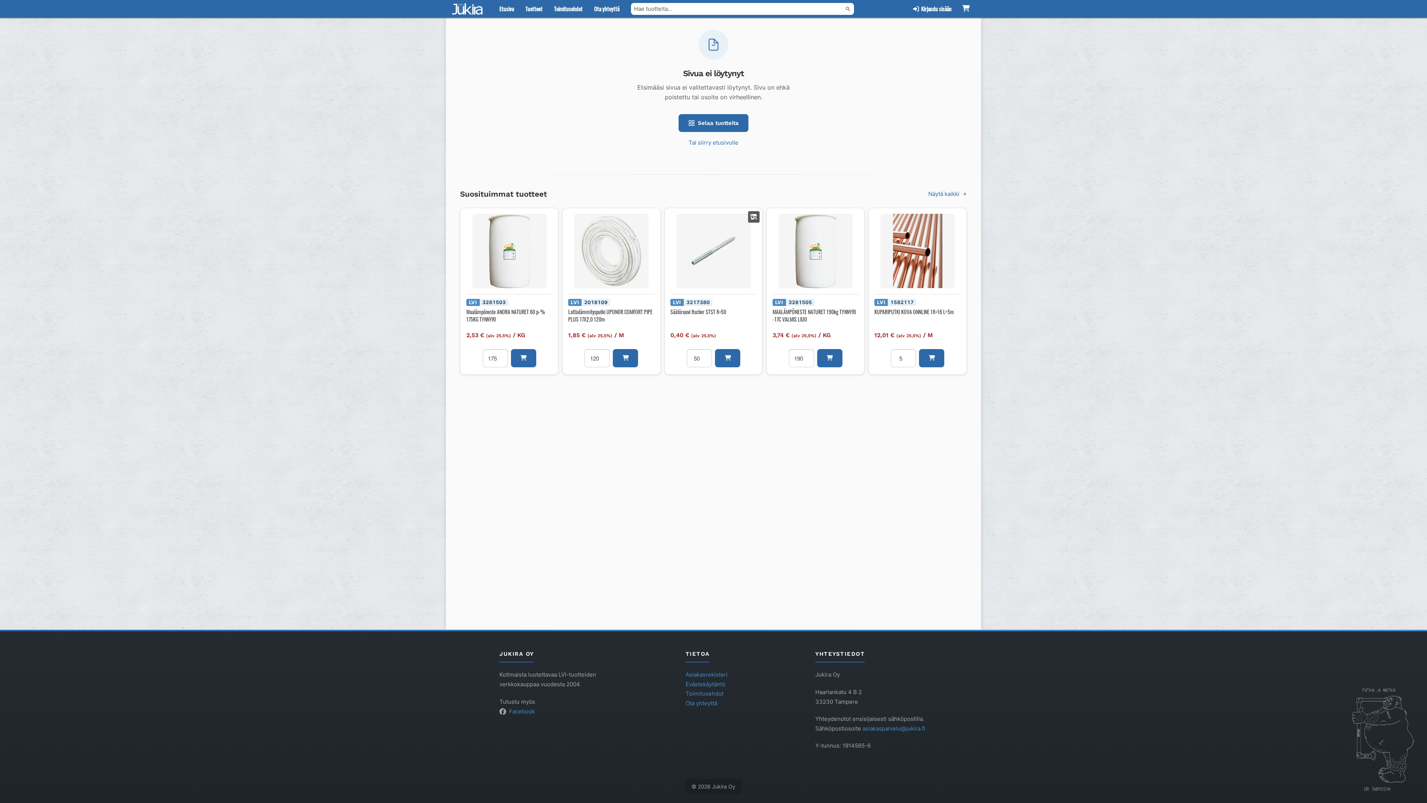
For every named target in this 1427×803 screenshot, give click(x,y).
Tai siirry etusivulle (713, 142)
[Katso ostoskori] (965, 9)
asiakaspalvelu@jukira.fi (894, 728)
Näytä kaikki (944, 193)
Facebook (522, 711)
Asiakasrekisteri (707, 674)
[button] (523, 358)
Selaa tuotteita (718, 123)
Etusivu (506, 8)
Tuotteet (534, 8)
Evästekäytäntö (705, 684)
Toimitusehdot (568, 8)
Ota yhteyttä (606, 8)
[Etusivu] (469, 8)
